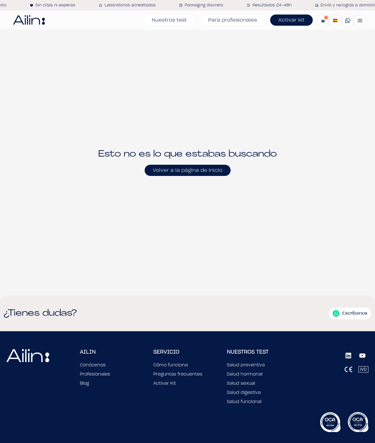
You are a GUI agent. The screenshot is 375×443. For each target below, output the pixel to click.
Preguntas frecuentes (177, 374)
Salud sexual (241, 383)
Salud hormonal (244, 374)
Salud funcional (244, 401)
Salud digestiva (244, 392)
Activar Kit (164, 383)
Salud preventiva (246, 364)
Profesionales (95, 374)
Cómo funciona (170, 364)
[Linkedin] (348, 355)
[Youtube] (362, 355)
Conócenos (93, 364)
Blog (84, 383)
